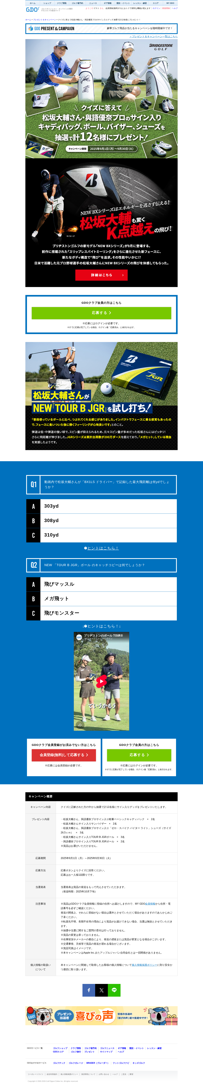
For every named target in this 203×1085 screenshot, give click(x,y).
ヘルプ (175, 8)
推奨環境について (88, 1074)
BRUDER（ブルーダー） (97, 1063)
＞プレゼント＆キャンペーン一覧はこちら (153, 36)
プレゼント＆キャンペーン (44, 20)
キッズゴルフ (139, 1063)
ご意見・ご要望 (127, 1074)
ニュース (93, 3)
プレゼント (89, 1052)
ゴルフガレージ (76, 1063)
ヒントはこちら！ (103, 548)
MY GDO (170, 3)
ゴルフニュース (107, 1048)
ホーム (33, 3)
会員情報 (150, 903)
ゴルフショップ (60, 1048)
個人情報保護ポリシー (144, 965)
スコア (156, 3)
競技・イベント (123, 3)
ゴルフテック (59, 1063)
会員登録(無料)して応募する (62, 755)
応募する (100, 313)
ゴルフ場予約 (77, 3)
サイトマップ (106, 1052)
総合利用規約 (52, 1074)
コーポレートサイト (35, 1074)
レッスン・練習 (140, 3)
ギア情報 (107, 3)
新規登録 (166, 8)
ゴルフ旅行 (76, 1052)
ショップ (47, 3)
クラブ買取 (62, 3)
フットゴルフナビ (121, 1063)
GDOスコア (58, 1052)
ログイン (156, 8)
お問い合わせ (104, 1074)
